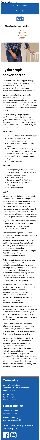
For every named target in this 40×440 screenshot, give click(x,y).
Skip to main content (9, 2)
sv (23, 11)
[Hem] (20, 21)
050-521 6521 (21, 5)
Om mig (22, 38)
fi (16, 11)
